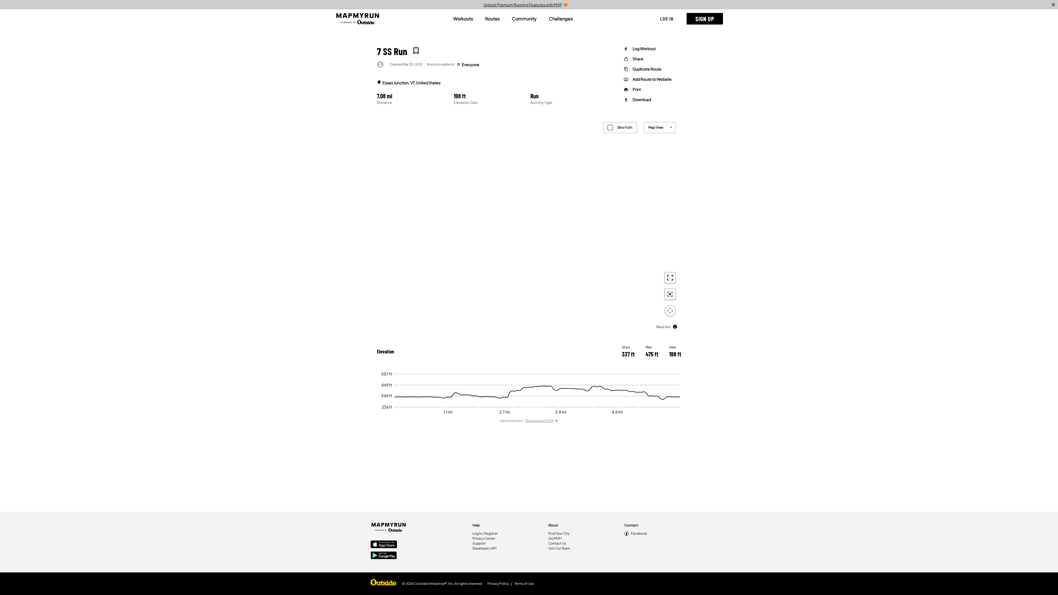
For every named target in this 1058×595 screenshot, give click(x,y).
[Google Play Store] (384, 555)
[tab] (463, 18)
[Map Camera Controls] (670, 310)
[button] (666, 19)
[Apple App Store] (384, 544)
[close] (1053, 4)
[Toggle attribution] (675, 326)
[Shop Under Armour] (383, 583)
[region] (529, 225)
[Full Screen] (670, 277)
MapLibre (663, 326)
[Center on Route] (670, 294)
